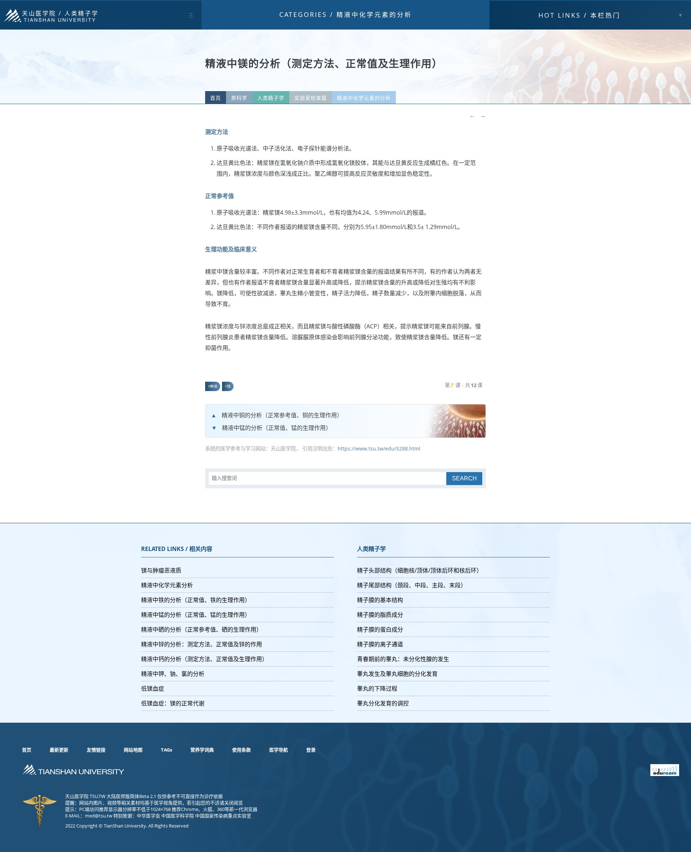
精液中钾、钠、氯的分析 (172, 674)
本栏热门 (579, 15)
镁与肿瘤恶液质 (161, 570)
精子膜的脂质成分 (380, 615)
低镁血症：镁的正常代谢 (172, 703)
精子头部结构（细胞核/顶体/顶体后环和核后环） (419, 570)
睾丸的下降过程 (377, 688)
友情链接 (96, 749)
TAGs (166, 749)
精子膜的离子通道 (380, 644)
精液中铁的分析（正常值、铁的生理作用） (195, 600)
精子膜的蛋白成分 (380, 629)
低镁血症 (152, 688)
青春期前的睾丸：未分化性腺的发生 (403, 659)
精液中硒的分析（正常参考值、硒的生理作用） (201, 629)
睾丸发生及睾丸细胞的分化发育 (397, 674)
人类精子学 (81, 13)
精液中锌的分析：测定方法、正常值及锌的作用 (201, 644)
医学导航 (278, 749)
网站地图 (133, 749)
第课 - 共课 (463, 385)
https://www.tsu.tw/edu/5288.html (379, 448)
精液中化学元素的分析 (374, 14)
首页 (215, 97)
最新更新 (59, 749)
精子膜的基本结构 (380, 600)
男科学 (239, 97)
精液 (213, 386)
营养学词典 (202, 749)
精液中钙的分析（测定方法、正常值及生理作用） (204, 659)
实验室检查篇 (310, 97)
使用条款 (241, 749)
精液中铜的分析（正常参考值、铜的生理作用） (282, 415)
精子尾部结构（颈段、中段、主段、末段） (411, 585)
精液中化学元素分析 (167, 585)
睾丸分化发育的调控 (383, 703)
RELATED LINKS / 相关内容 (176, 549)
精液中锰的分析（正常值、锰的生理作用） (276, 428)
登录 (311, 749)
